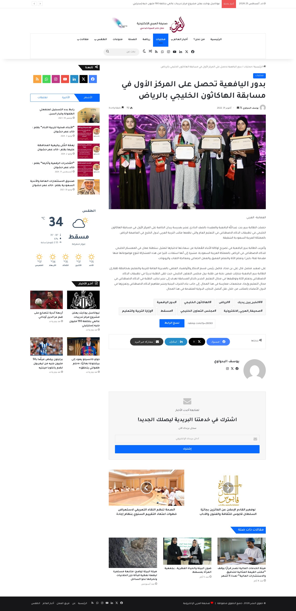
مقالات (84, 39)
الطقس (102, 39)
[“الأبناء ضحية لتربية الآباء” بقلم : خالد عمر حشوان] (89, 133)
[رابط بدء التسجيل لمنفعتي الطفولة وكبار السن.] (89, 115)
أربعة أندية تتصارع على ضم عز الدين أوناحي (197, 4)
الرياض (223, 302)
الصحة (132, 39)
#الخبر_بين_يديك (249, 302)
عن (74, 603)
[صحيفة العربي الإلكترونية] (148, 25)
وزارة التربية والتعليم (136, 311)
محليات (161, 39)
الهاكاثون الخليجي (197, 302)
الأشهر (88, 97)
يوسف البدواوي (251, 108)
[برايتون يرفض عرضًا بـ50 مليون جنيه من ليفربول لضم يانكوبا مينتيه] (46, 346)
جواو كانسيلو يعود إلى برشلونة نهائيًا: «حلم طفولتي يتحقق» (85, 363)
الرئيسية (216, 39)
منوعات (118, 39)
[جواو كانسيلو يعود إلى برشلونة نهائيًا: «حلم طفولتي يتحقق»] (83, 346)
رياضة (146, 39)
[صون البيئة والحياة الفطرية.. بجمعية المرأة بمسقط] (187, 551)
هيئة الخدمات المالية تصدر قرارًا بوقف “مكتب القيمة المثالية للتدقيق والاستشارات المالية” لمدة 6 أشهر (242, 572)
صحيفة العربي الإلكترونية (196, 603)
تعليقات (43, 97)
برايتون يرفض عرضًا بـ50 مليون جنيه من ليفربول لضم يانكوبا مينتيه (48, 363)
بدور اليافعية (166, 302)
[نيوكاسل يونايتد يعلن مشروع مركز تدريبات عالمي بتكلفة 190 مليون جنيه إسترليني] (83, 300)
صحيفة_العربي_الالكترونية (242, 311)
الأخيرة (66, 97)
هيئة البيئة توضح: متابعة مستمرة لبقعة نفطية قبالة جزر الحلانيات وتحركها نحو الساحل (135, 575)
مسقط (165, 311)
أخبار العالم (180, 39)
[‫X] (232, 368)
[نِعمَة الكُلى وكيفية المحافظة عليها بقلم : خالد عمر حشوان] (89, 151)
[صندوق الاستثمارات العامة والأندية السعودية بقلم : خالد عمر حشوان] (89, 186)
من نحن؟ (199, 39)
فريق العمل (63, 603)
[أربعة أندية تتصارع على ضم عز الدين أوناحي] (46, 300)
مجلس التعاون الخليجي (197, 311)
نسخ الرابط (172, 323)
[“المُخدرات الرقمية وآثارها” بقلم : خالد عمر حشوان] (89, 169)
